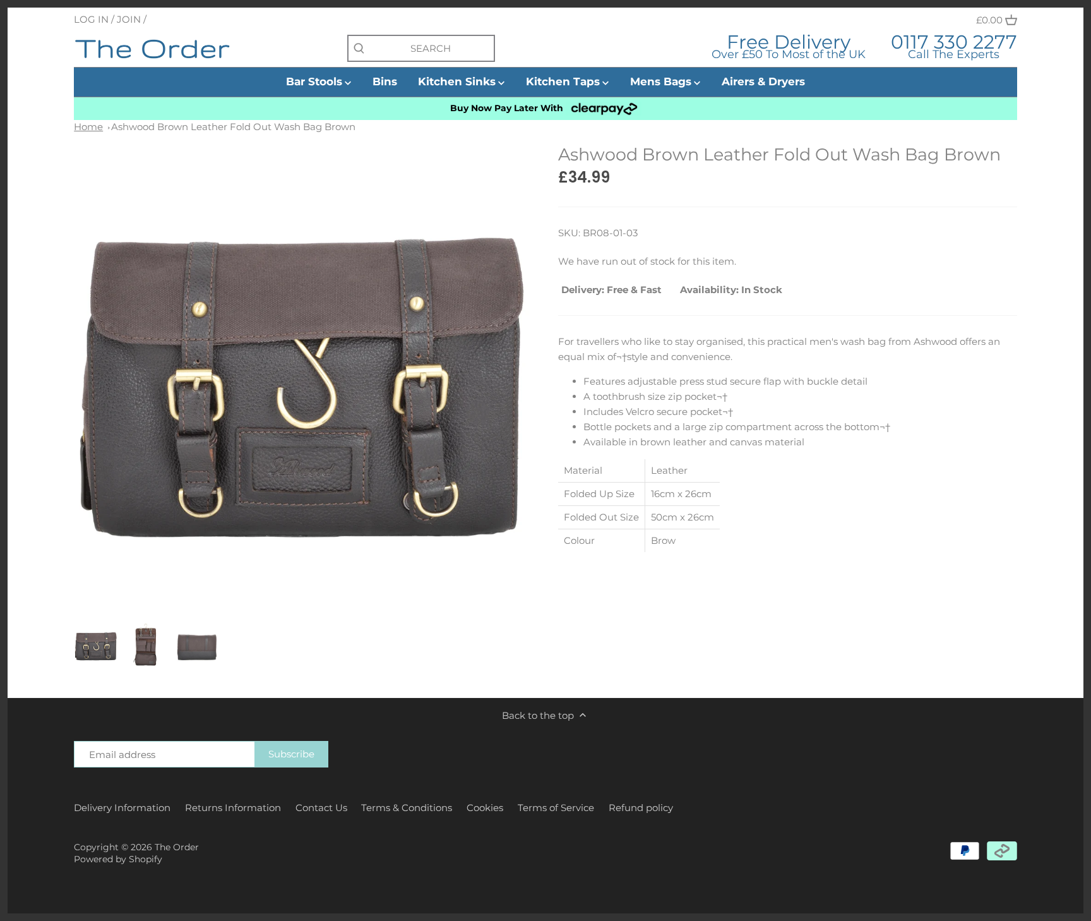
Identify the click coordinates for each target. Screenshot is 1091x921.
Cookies (485, 808)
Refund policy (641, 808)
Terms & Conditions (406, 808)
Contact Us (321, 808)
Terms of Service (556, 808)
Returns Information (233, 808)
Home (88, 127)
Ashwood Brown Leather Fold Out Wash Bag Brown (233, 127)
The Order (177, 847)
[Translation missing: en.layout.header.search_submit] (359, 49)
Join (129, 19)
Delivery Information (122, 808)
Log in (91, 19)
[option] (96, 645)
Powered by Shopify (118, 859)
